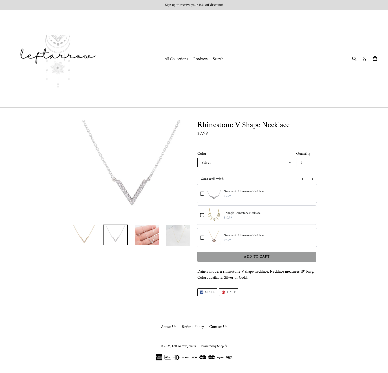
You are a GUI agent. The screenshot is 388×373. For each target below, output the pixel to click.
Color (202, 153)
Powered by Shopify (214, 346)
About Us (168, 326)
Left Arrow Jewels (184, 346)
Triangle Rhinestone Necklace (242, 213)
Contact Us (218, 326)
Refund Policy (193, 326)
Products (200, 58)
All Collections (176, 58)
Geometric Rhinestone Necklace (244, 191)
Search (218, 58)
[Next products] (312, 179)
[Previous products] (303, 179)
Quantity (303, 153)
